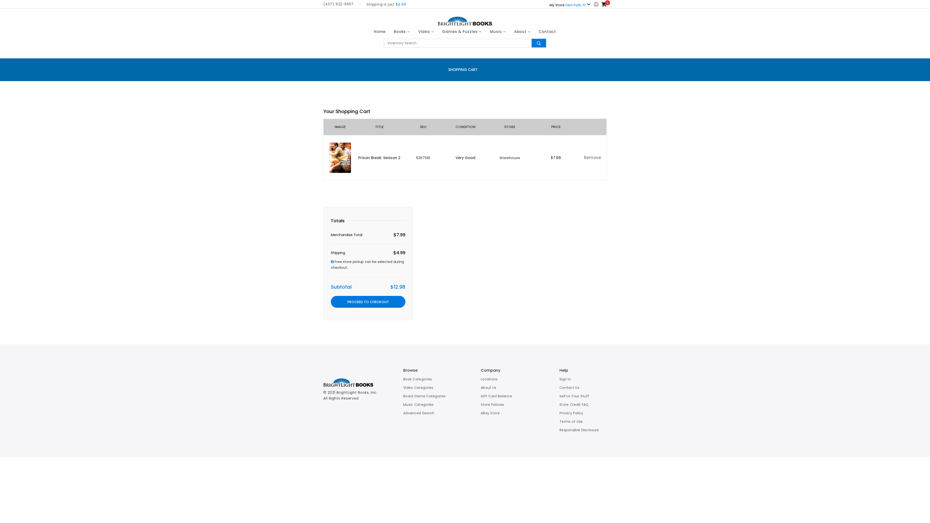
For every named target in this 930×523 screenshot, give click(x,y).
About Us (488, 387)
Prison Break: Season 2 (379, 157)
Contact (547, 31)
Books (400, 31)
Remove (592, 158)
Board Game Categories (424, 396)
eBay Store (490, 413)
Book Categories (417, 379)
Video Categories (418, 387)
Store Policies (492, 404)
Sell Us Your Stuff (574, 396)
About (521, 31)
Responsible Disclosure (579, 430)
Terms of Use (571, 421)
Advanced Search (418, 413)
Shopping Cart (463, 69)
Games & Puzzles (460, 31)
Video (424, 31)
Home (380, 31)
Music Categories (418, 404)
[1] (604, 4)
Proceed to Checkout (368, 302)
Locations (489, 379)
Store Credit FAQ (574, 404)
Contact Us (569, 387)
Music (496, 31)
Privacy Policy (571, 413)
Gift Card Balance (496, 396)
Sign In (565, 379)
